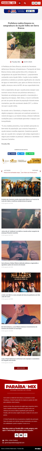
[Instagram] (39, 3)
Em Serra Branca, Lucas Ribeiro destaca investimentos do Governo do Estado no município (19, 327)
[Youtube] (36, 3)
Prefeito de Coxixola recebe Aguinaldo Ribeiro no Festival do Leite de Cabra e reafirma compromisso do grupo (20, 200)
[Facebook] (33, 3)
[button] (19, 3)
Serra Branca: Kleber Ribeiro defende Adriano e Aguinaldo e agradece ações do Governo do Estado (20, 264)
